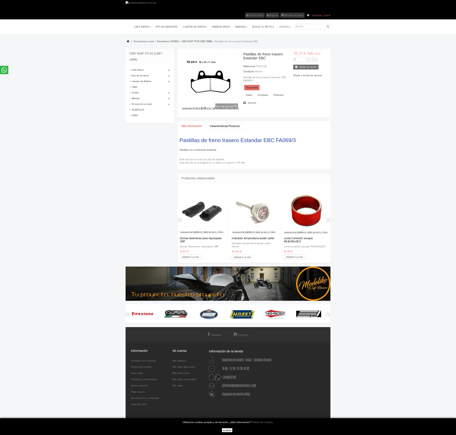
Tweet (249, 95)
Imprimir (252, 102)
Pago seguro (138, 391)
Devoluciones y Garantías (145, 398)
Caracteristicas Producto (225, 126)
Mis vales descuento (184, 367)
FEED (135, 115)
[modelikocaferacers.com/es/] (228, 7)
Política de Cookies (141, 367)
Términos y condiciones (144, 379)
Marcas (136, 98)
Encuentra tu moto (142, 104)
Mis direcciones (181, 373)
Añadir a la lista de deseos (307, 75)
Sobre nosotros (139, 385)
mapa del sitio (138, 404)
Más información (192, 126)
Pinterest (278, 95)
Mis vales (178, 385)
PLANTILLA (138, 109)
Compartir (263, 95)
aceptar (227, 430)
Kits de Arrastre (140, 75)
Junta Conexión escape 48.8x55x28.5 (298, 240)
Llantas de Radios (141, 81)
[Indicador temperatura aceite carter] (254, 212)
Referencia (249, 66)
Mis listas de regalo (293, 15)
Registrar (273, 15)
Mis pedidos (179, 360)
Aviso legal (137, 373)
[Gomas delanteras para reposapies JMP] (202, 212)
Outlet (135, 92)
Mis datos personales (184, 379)
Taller (135, 87)
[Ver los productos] (142, 313)
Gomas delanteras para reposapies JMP (201, 240)
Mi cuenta (179, 351)
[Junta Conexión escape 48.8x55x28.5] (306, 212)
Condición (248, 71)
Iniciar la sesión (255, 15)
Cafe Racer (138, 70)
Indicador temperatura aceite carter (253, 238)
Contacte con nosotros (143, 360)
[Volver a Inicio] (127, 41)
